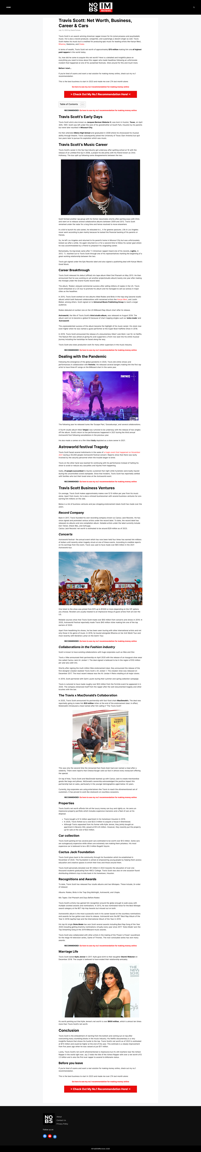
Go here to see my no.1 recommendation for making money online (108, 110)
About (59, 1117)
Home (8, 7)
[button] (81, 104)
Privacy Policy (62, 1124)
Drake (81, 44)
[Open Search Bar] (194, 7)
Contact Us (61, 1120)
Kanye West (122, 299)
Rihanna (62, 44)
